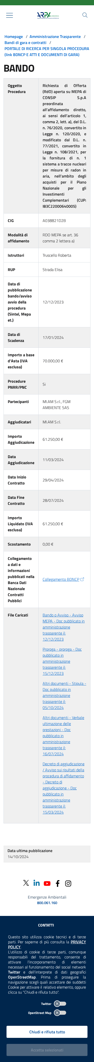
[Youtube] (47, 883)
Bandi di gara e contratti (25, 42)
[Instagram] (68, 883)
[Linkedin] (37, 883)
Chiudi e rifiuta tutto (47, 1032)
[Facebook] (58, 883)
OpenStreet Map (40, 1012)
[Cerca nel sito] (84, 15)
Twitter (46, 1003)
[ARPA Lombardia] (47, 15)
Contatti (46, 925)
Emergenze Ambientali (47, 897)
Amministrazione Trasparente (55, 36)
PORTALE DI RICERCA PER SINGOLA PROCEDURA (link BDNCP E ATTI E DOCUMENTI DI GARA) (47, 52)
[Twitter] (26, 883)
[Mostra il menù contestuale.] (10, 15)
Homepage (14, 36)
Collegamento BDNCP (61, 579)
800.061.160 (47, 903)
